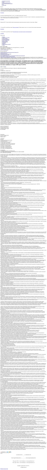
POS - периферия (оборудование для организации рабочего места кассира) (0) (12, 55)
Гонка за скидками (16, 27)
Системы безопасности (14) (4, 54)
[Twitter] (8, 452)
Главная (1, 57)
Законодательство (13, 57)
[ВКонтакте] (7, 452)
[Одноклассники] (9, 452)
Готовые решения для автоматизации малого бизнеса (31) (9, 52)
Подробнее (2, 12)
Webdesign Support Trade (4, 468)
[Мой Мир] (10, 452)
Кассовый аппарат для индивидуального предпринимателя (22, 31)
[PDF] (1, 66)
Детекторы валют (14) (3, 53)
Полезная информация (6, 57)
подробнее (2, 33)
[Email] (5, 66)
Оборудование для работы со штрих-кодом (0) (7, 56)
